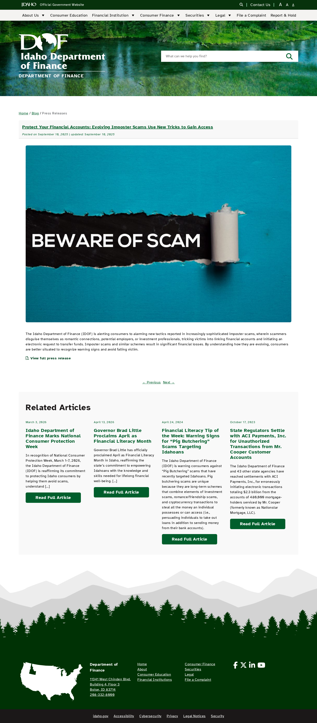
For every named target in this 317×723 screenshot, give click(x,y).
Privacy (172, 716)
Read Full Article (53, 497)
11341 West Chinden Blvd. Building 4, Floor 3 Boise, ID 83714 (110, 684)
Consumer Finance (157, 15)
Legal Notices (194, 716)
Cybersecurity (150, 716)
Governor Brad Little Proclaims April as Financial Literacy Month (122, 435)
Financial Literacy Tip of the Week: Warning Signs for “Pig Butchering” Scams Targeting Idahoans (191, 441)
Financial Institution (110, 15)
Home (23, 113)
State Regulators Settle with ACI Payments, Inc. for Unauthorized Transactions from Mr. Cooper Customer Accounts (258, 443)
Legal (220, 15)
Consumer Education (69, 15)
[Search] (241, 5)
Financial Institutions (154, 680)
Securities (194, 15)
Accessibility (124, 716)
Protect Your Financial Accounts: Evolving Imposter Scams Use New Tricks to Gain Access (117, 127)
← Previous (151, 382)
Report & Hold (283, 15)
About (142, 669)
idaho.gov (100, 716)
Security (217, 716)
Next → (169, 382)
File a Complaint (251, 15)
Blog (35, 113)
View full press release (50, 358)
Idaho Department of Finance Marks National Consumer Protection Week (53, 438)
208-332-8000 (102, 695)
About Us (30, 15)
